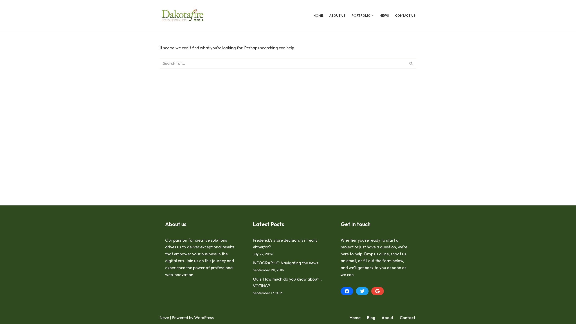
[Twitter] (362, 291)
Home (318, 16)
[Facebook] (347, 291)
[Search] (411, 63)
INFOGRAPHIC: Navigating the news (285, 263)
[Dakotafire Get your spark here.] (182, 15)
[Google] (377, 291)
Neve (164, 317)
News (384, 16)
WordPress (204, 317)
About (388, 317)
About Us (337, 16)
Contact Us (405, 16)
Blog (371, 317)
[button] (372, 15)
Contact (407, 317)
